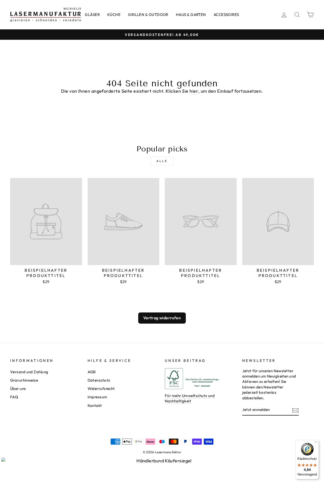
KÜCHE (113, 14)
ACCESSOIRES (226, 14)
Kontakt (95, 405)
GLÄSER (92, 14)
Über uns (18, 388)
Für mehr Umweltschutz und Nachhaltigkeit (190, 398)
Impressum (97, 397)
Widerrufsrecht (101, 388)
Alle (161, 161)
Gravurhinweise (24, 380)
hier (194, 91)
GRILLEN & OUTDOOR (148, 14)
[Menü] (316, 443)
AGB (92, 371)
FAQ (14, 397)
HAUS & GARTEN (191, 14)
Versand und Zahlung (29, 371)
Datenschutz (99, 380)
